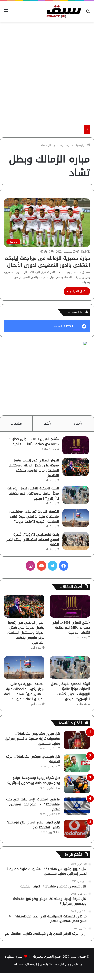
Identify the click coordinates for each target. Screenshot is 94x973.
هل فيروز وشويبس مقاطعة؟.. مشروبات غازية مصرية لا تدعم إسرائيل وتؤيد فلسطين (32, 738)
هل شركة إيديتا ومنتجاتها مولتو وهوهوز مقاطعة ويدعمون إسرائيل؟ (33, 780)
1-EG (14, 964)
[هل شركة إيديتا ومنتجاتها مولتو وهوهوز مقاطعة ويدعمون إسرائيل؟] (77, 784)
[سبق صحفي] (63, 11)
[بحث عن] (88, 13)
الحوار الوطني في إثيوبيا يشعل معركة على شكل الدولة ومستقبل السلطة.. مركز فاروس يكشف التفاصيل (34, 468)
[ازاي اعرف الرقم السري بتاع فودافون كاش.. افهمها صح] (77, 829)
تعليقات (16, 423)
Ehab (84, 251)
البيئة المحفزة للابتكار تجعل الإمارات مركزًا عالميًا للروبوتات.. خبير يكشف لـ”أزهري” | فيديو (33, 493)
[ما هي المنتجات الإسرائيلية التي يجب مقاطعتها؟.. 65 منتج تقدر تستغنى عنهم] (77, 806)
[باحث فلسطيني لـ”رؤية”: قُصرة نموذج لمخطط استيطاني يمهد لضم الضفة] (75, 541)
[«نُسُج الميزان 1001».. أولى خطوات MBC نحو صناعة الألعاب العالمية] (75, 445)
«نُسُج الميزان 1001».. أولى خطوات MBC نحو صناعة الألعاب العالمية (34, 441)
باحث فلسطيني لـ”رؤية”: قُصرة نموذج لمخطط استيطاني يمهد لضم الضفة (32, 539)
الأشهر (48, 423)
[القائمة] (6, 13)
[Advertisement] (47, 73)
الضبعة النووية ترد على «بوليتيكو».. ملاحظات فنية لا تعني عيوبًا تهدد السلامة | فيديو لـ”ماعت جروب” (33, 516)
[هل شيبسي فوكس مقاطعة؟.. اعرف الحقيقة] (77, 763)
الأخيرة (78, 423)
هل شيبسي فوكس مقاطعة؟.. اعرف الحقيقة (33, 759)
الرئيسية (81, 145)
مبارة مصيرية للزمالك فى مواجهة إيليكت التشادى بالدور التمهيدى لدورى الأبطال (47, 262)
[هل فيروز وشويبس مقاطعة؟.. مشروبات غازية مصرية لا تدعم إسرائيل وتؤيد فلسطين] (77, 740)
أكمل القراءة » (77, 291)
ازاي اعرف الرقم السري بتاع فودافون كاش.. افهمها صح (33, 825)
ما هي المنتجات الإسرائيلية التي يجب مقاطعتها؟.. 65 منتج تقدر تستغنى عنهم (33, 804)
